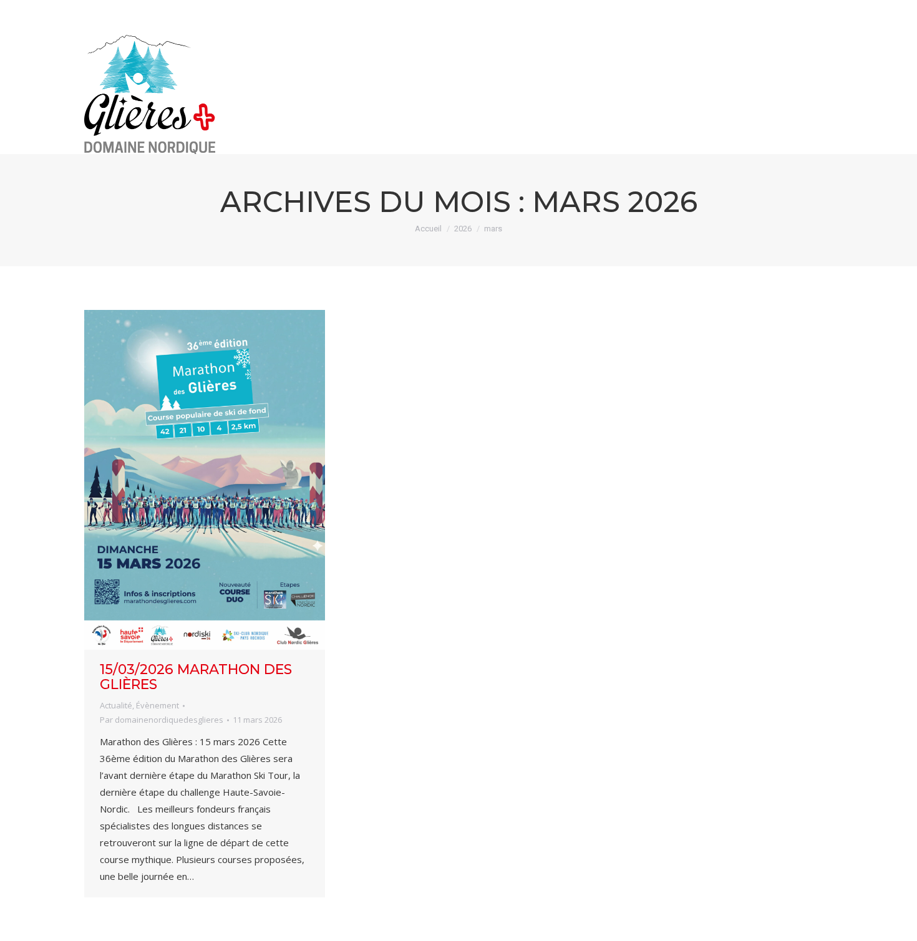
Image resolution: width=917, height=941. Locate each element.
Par (161, 719)
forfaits (806, 11)
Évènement (157, 705)
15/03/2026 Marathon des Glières (196, 677)
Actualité (116, 705)
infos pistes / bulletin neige (585, 11)
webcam (726, 11)
